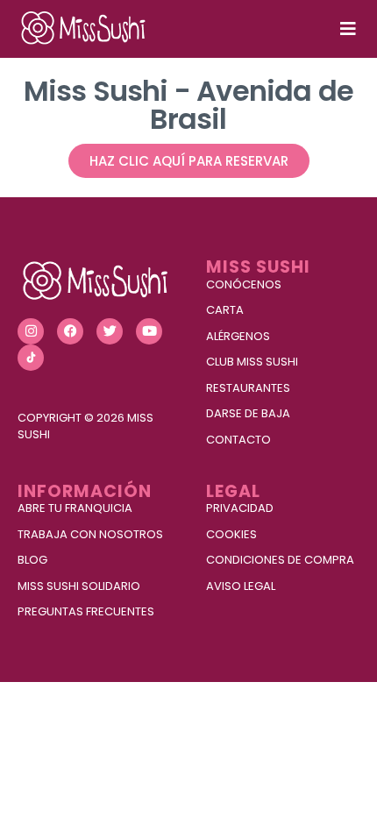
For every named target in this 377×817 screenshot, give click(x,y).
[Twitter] (109, 331)
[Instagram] (31, 331)
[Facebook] (70, 331)
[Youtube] (149, 331)
